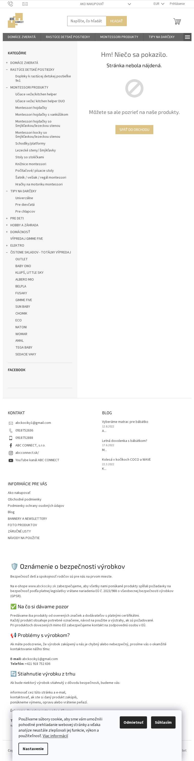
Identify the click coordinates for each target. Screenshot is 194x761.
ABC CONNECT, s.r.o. (30, 445)
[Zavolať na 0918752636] (15, 4)
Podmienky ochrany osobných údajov (36, 505)
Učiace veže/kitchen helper (36, 94)
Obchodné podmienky (24, 499)
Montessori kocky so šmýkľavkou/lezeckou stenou (37, 135)
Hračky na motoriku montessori (39, 184)
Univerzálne (24, 198)
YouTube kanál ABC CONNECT (37, 460)
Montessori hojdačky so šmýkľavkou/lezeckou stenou (37, 123)
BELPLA (20, 286)
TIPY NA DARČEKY (23, 191)
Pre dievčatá (25, 204)
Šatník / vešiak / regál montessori (40, 177)
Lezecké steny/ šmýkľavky (35, 150)
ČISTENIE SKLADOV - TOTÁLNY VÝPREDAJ (40, 252)
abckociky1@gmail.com (33, 422)
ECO (18, 320)
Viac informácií (55, 736)
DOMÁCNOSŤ (20, 232)
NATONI (21, 327)
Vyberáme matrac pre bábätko (125, 422)
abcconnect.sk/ (27, 452)
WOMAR (21, 334)
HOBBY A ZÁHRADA (24, 225)
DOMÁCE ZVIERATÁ (24, 62)
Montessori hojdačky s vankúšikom (41, 114)
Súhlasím (163, 722)
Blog (11, 512)
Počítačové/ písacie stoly (34, 170)
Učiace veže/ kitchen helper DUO (40, 101)
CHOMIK (21, 313)
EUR (157, 4)
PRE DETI (17, 218)
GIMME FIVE (23, 300)
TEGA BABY (23, 347)
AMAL (19, 340)
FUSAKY (21, 293)
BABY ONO (23, 266)
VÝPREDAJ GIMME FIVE (26, 238)
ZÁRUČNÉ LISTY (19, 531)
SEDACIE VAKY (25, 354)
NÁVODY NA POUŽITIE (24, 538)
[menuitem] (22, 37)
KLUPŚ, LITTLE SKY (29, 272)
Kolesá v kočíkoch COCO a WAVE (126, 459)
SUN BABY (22, 306)
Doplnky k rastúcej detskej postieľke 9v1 (43, 78)
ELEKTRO (17, 245)
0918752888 (24, 437)
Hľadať (116, 21)
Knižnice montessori (30, 164)
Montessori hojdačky (31, 107)
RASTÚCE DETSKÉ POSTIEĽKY (32, 69)
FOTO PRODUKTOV (22, 525)
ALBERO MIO (24, 279)
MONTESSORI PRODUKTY (29, 87)
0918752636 (24, 430)
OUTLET (21, 259)
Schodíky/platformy (30, 143)
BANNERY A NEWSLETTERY (27, 518)
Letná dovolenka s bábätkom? (124, 441)
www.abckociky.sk (42, 586)
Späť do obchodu (134, 129)
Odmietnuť (133, 722)
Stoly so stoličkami (29, 157)
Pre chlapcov (25, 211)
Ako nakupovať (92, 4)
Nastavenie (33, 749)
